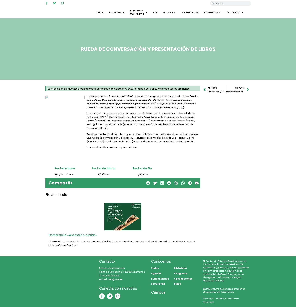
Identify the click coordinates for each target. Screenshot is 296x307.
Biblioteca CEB (190, 12)
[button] (148, 183)
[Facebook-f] (46, 3)
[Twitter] (54, 3)
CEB (98, 12)
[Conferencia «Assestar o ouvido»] (123, 216)
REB (155, 12)
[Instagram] (62, 3)
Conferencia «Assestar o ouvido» (73, 235)
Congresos (211, 12)
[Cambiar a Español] (203, 3)
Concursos (233, 12)
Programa (115, 12)
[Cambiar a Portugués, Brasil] (197, 3)
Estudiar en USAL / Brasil (137, 12)
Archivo (168, 12)
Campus (158, 292)
